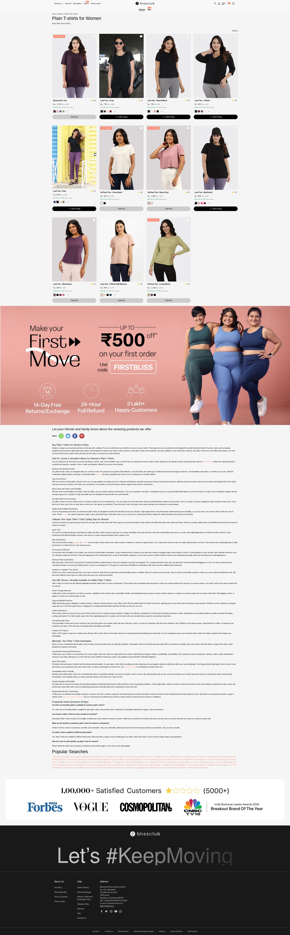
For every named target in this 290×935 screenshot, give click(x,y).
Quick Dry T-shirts (146, 762)
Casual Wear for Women (85, 759)
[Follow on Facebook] (101, 911)
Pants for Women (179, 762)
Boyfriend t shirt (130, 667)
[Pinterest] (81, 435)
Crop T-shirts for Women (73, 762)
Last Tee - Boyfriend (203, 192)
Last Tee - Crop (107, 101)
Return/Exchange (84, 892)
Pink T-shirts (207, 765)
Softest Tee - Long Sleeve (158, 284)
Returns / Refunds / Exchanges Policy (85, 898)
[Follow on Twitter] (106, 911)
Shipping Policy (83, 904)
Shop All (68, 4)
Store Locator (96, 4)
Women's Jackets (124, 765)
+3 (161, 111)
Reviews (162, 931)
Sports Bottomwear (128, 759)
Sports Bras (148, 768)
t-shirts (64, 514)
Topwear (60, 14)
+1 (67, 111)
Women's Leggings (136, 768)
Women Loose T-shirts (71, 765)
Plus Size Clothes (174, 765)
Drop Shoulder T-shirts (177, 759)
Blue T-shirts (85, 768)
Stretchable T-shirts (159, 765)
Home (54, 14)
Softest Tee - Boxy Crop (158, 192)
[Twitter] (68, 435)
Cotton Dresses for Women (164, 768)
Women (142, 9)
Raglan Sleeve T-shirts (110, 762)
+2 (208, 111)
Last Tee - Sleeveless (62, 284)
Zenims (86, 4)
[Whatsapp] (61, 435)
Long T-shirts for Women (129, 762)
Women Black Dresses (118, 768)
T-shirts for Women (59, 757)
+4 (67, 202)
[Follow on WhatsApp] (120, 911)
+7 (114, 111)
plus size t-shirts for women (72, 697)
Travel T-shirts (57, 762)
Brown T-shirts (218, 765)
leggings (76, 542)
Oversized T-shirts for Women (201, 757)
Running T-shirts (166, 757)
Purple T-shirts (63, 768)
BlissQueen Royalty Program (144, 931)
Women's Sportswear (76, 757)
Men (149, 9)
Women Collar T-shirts (163, 762)
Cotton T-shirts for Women (220, 762)
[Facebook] (74, 435)
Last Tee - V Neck (202, 101)
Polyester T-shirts (228, 759)
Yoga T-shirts (163, 759)
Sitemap (80, 909)
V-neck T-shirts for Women (147, 759)
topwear (99, 474)
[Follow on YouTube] (115, 911)
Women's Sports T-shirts (150, 757)
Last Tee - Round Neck (157, 101)
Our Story (58, 888)
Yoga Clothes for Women (185, 768)
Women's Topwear (194, 759)
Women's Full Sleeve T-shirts (109, 757)
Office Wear (99, 759)
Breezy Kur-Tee (60, 101)
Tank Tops (205, 762)
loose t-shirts (207, 462)
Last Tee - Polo (59, 191)
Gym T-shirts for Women (211, 759)
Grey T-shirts (74, 768)
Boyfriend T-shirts (219, 757)
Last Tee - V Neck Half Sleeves (113, 284)
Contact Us (81, 918)
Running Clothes (202, 768)
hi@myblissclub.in (107, 906)
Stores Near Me (60, 892)
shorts (84, 542)
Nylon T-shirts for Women (91, 765)
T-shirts (66, 14)
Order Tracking (83, 888)
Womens (57, 4)
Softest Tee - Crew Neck (111, 192)
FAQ (79, 913)
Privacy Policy (59, 902)
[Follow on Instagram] (111, 911)
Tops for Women (91, 757)
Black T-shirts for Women (191, 765)
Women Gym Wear (113, 759)
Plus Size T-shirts (193, 762)
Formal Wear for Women (141, 765)
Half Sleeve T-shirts (181, 757)
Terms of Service (61, 897)
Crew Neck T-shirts (109, 765)
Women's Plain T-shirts (92, 762)
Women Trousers (68, 759)
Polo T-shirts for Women (130, 757)
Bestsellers (77, 4)
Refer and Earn (123, 931)
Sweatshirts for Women (100, 768)
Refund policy (192, 931)
